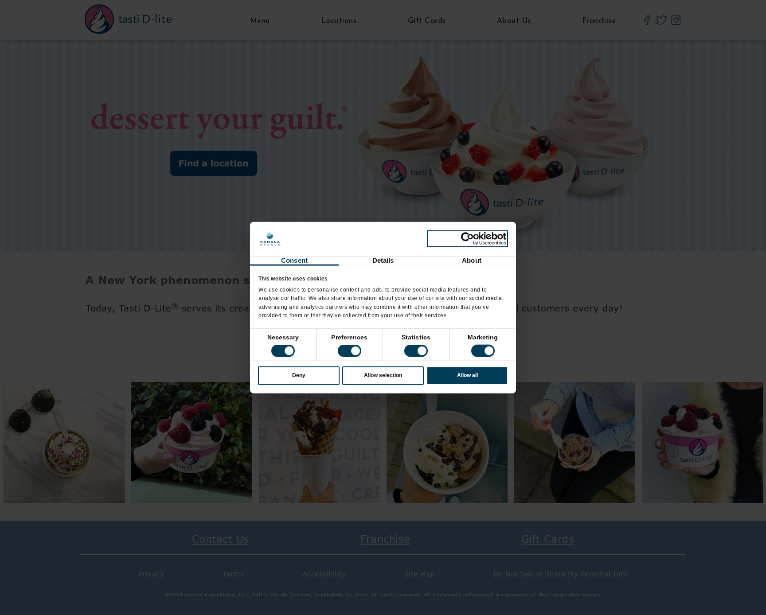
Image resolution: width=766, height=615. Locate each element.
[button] (349, 351)
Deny (298, 375)
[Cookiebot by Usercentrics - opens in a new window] (467, 238)
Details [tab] (383, 260)
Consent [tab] (294, 260)
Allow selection (383, 375)
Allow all (467, 375)
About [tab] (471, 260)
